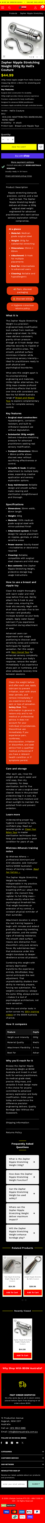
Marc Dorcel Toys (20, 652)
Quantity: (6, 134)
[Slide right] (41, 1389)
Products (13, 13)
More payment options (22, 162)
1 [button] (19, 1300)
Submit (36, 1484)
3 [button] (25, 1300)
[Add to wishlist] (5, 1258)
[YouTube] (17, 1443)
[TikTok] (12, 1443)
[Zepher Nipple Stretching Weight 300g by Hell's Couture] (22, 1328)
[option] (22, 37)
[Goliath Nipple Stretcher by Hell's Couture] (33, 1265)
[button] (37, 57)
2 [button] (22, 1300)
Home (3, 13)
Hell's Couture (17, 110)
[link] (41, 147)
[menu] (2, 7)
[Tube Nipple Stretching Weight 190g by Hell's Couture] (12, 1265)
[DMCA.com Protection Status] (22, 1505)
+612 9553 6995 (18, 1428)
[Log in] (35, 7)
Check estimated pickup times (18, 176)
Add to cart (19, 147)
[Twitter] (22, 1443)
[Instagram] (6, 1443)
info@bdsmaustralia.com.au (23, 1431)
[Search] (9, 7)
